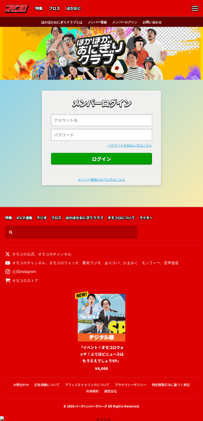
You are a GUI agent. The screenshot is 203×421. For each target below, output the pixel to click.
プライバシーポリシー (130, 384)
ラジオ (41, 217)
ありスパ (112, 262)
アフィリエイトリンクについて (87, 384)
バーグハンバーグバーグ (91, 406)
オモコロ (16, 9)
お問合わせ (21, 384)
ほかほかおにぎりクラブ (101, 54)
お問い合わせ (152, 22)
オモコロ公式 (23, 253)
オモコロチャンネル (54, 253)
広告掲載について (47, 384)
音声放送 (171, 262)
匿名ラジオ (91, 262)
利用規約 (92, 391)
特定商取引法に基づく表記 (171, 384)
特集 (39, 8)
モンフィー (151, 262)
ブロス (54, 8)
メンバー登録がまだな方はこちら (101, 179)
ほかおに (73, 8)
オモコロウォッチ (64, 262)
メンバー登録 (97, 22)
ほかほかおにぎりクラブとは (61, 22)
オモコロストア (25, 280)
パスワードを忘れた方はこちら (130, 145)
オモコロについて (121, 217)
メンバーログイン (124, 22)
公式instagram (24, 271)
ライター (146, 217)
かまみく (130, 262)
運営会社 (110, 391)
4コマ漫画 (24, 217)
